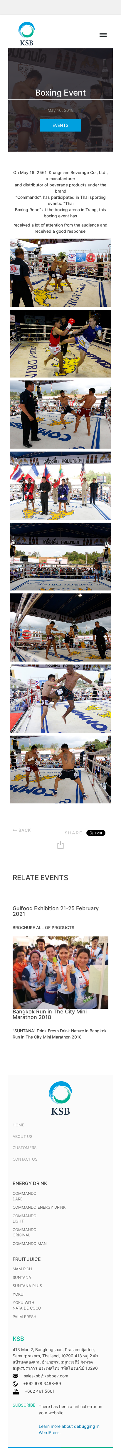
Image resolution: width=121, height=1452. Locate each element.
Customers (24, 1147)
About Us (22, 1136)
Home (18, 1125)
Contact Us (25, 1159)
